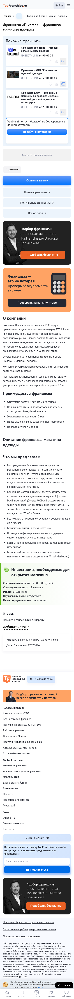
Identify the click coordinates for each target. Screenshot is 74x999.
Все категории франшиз (17, 719)
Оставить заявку (37, 180)
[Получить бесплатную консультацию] (37, 701)
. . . (19, 16)
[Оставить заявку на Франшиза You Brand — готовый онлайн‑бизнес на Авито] (63, 61)
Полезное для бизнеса (16, 800)
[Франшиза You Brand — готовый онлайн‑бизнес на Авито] (13, 52)
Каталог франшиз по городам (20, 748)
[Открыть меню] (68, 5)
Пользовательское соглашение (21, 936)
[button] (59, 5)
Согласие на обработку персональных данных (29, 929)
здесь (40, 987)
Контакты (8, 829)
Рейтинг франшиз (13, 730)
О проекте (9, 818)
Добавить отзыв (16, 627)
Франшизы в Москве (15, 736)
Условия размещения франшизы (22, 771)
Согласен (64, 985)
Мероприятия (11, 777)
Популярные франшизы (35, 202)
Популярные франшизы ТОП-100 (22, 725)
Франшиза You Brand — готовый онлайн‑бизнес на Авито (39, 49)
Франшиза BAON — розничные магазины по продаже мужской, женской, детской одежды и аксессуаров (40, 97)
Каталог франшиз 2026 (16, 713)
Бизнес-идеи (10, 788)
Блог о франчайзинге (15, 783)
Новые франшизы (35, 192)
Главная (9, 16)
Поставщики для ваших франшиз (22, 742)
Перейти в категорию (37, 132)
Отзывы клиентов (13, 823)
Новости (8, 794)
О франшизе (12, 169)
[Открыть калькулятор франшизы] (37, 290)
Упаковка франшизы (15, 765)
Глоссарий (9, 806)
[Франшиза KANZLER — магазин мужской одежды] (13, 74)
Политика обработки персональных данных (28, 922)
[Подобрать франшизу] (37, 243)
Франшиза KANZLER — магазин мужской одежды (39, 72)
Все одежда (35, 213)
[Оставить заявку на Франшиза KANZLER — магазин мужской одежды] (63, 84)
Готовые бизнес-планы (16, 753)
